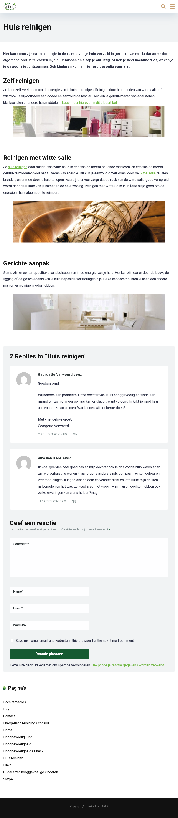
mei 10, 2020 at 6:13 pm (53, 433)
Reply (74, 433)
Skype (8, 779)
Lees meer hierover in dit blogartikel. (89, 103)
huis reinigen (17, 167)
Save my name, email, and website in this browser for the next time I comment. (75, 641)
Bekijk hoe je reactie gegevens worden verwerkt (128, 665)
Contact (9, 716)
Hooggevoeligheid (17, 744)
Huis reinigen (13, 758)
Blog (6, 709)
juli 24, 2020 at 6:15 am (52, 501)
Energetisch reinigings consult (26, 723)
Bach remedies (14, 702)
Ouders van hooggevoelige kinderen (30, 772)
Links (7, 765)
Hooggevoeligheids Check (23, 751)
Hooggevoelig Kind (17, 737)
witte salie (148, 173)
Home (7, 730)
